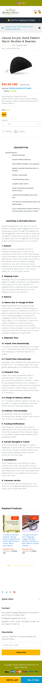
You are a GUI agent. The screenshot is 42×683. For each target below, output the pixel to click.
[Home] (2, 28)
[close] (39, 20)
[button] (14, 45)
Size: (6, 110)
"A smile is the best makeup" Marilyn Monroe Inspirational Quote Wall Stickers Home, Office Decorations (11, 540)
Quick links (7, 599)
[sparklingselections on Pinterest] (10, 592)
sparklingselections (20, 88)
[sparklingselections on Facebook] (2, 592)
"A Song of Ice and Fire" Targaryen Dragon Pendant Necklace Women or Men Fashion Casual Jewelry (30, 540)
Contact (6, 608)
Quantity (4, 120)
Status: (7, 91)
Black (4, 114)
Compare (21, 131)
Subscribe (21, 652)
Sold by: (5, 88)
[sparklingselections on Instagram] (14, 592)
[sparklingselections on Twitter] (6, 592)
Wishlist (9, 131)
